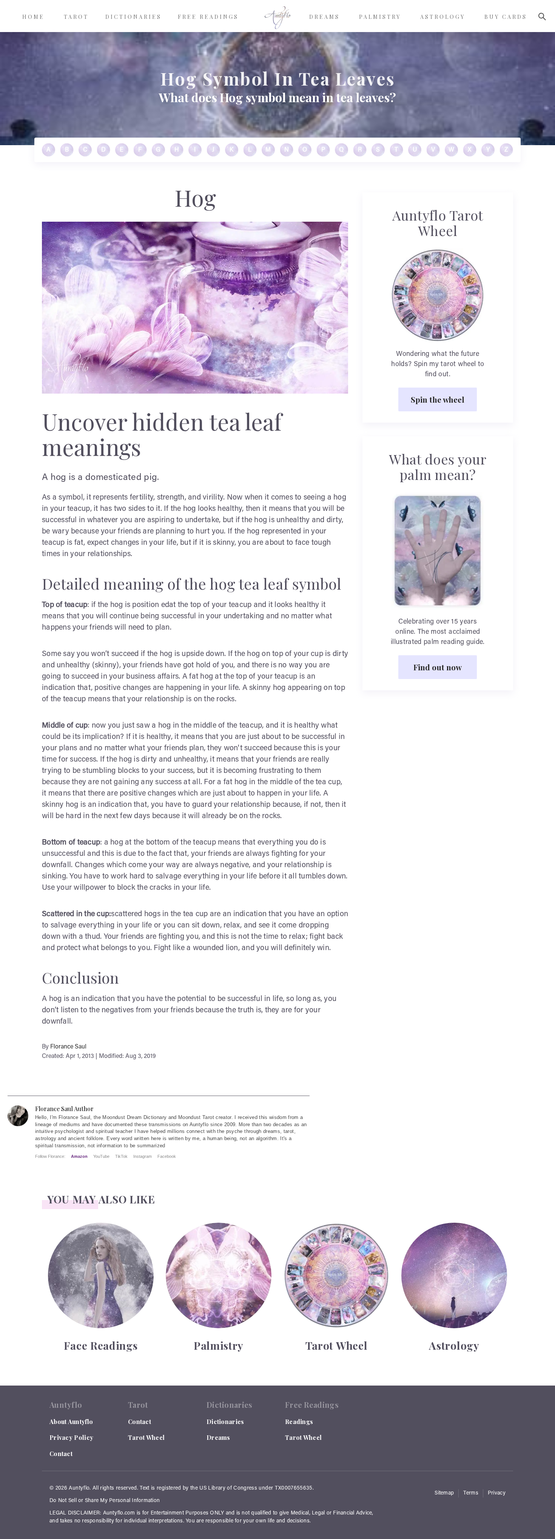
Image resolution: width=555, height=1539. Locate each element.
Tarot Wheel (146, 1437)
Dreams (218, 1437)
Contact (60, 1454)
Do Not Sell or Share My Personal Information (104, 1501)
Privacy (497, 1493)
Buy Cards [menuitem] (505, 16)
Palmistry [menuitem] (380, 16)
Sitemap (444, 1493)
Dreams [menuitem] (324, 16)
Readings (299, 1422)
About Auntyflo (71, 1422)
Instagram (142, 1156)
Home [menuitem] (33, 16)
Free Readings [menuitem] (208, 16)
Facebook (166, 1156)
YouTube (101, 1156)
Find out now (437, 667)
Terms (470, 1493)
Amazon (79, 1156)
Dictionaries (225, 1422)
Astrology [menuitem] (442, 16)
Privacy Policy (71, 1437)
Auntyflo (79, 1488)
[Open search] (542, 17)
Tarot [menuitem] (76, 16)
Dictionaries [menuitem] (133, 16)
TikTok (121, 1156)
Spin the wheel (437, 399)
